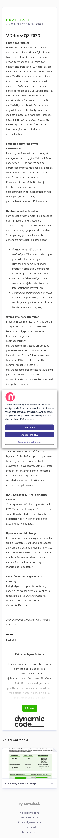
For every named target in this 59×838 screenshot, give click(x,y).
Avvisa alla (29, 427)
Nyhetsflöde (29, 831)
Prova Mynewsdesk (29, 822)
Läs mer (29, 708)
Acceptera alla (29, 434)
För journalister (29, 827)
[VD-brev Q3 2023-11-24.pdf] (29, 763)
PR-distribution (29, 817)
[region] (30, 419)
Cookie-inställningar (29, 441)
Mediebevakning (29, 812)
